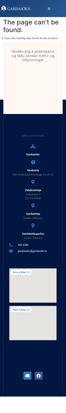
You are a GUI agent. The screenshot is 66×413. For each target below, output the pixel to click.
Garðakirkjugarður (33, 233)
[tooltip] (27, 376)
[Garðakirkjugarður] (33, 225)
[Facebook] (39, 376)
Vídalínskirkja (33, 190)
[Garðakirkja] (33, 205)
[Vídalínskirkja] (33, 182)
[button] (49, 8)
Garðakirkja (33, 213)
